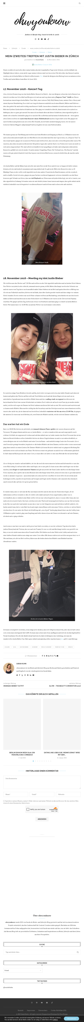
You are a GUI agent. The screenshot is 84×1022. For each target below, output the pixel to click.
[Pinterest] (38, 39)
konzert (35, 647)
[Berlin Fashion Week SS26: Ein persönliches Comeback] (22, 724)
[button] (6, 730)
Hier (41, 76)
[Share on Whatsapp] (52, 656)
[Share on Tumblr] (50, 656)
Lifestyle (14, 48)
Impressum (31, 1010)
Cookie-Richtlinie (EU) (58, 1010)
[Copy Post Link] (55, 656)
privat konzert (46, 647)
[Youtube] (42, 39)
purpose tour (59, 647)
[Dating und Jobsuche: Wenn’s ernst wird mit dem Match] (62, 724)
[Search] (80, 3)
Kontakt (20, 1010)
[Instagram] (35, 39)
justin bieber (24, 647)
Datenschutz (42, 1010)
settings (55, 1020)
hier (62, 639)
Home (5, 48)
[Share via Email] (57, 656)
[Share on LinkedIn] (49, 656)
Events (24, 48)
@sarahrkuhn (8, 987)
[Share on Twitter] (44, 656)
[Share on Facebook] (42, 656)
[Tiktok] (48, 39)
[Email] (45, 39)
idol (14, 647)
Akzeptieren (71, 1019)
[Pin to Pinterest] (46, 656)
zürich (70, 647)
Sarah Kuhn (40, 60)
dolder (7, 647)
